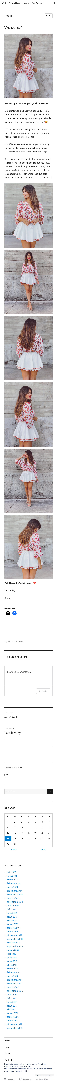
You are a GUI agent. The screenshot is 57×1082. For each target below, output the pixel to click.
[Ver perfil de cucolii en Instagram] (6, 775)
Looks (20, 642)
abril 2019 (11, 920)
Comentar (43, 691)
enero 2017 (12, 1020)
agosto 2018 (13, 950)
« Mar (14, 849)
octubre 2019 (13, 898)
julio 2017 (11, 998)
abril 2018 (11, 965)
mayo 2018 (12, 961)
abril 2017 (11, 1009)
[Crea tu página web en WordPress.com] (28, 3)
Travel (7, 1053)
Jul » (43, 849)
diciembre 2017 (14, 980)
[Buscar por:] (25, 791)
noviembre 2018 (15, 939)
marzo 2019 (12, 924)
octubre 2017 (13, 987)
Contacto (8, 1060)
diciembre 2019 (14, 891)
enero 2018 (12, 976)
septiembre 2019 (15, 902)
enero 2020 (12, 887)
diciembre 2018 (14, 935)
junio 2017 (12, 1002)
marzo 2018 (12, 968)
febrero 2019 (13, 928)
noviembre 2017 (14, 983)
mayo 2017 (12, 1006)
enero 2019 (12, 931)
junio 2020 (12, 876)
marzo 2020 (12, 879)
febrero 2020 (13, 883)
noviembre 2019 (15, 894)
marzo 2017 (12, 1013)
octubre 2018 (13, 942)
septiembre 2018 (15, 946)
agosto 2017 (12, 994)
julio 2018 (11, 954)
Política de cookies (21, 1071)
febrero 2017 (13, 1017)
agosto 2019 (13, 905)
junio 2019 (12, 913)
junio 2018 (12, 957)
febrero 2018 (13, 972)
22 (8, 838)
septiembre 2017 (15, 991)
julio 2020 (11, 872)
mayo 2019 (12, 917)
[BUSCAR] (50, 791)
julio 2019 (11, 909)
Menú (48, 16)
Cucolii (8, 16)
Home (7, 1040)
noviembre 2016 (15, 1028)
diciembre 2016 (14, 1024)
